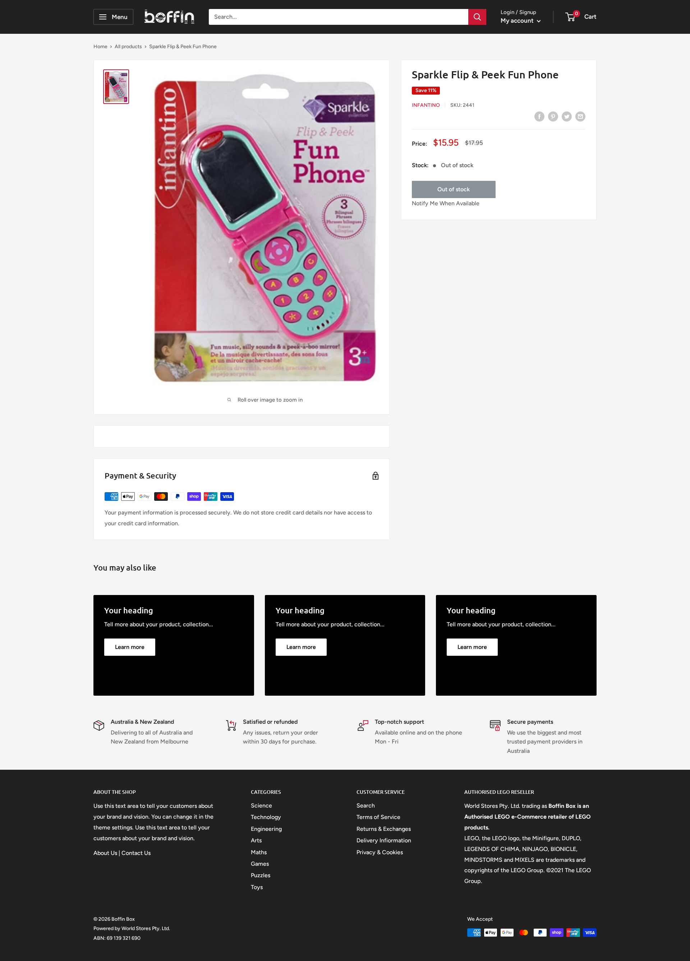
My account (518, 20)
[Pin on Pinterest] (553, 116)
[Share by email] (580, 116)
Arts (256, 840)
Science (261, 805)
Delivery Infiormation (383, 840)
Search (365, 805)
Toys (257, 887)
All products (128, 47)
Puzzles (260, 875)
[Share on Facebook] (539, 116)
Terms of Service (378, 817)
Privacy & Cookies (379, 852)
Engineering (266, 828)
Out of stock (453, 189)
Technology (266, 817)
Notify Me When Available (445, 203)
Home (100, 47)
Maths (259, 852)
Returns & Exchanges (383, 828)
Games (260, 863)
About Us (105, 853)
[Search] (477, 17)
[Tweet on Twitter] (567, 116)
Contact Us (136, 853)
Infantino (426, 105)
